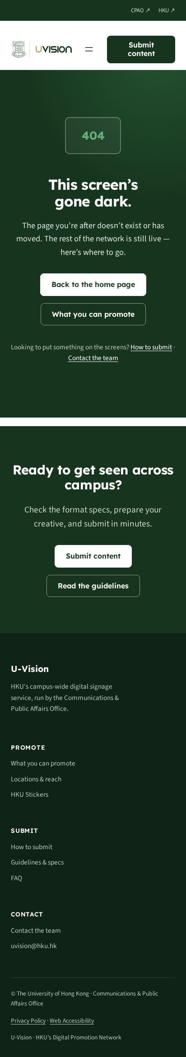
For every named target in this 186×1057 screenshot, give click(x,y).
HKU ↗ (166, 10)
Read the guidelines (93, 585)
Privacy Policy (28, 1020)
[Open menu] (89, 49)
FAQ (16, 878)
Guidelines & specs (37, 862)
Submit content (141, 49)
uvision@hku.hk (34, 946)
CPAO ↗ (140, 10)
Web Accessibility (72, 1020)
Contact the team (93, 358)
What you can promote (93, 314)
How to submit (151, 347)
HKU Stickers (29, 794)
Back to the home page (93, 284)
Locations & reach (36, 779)
